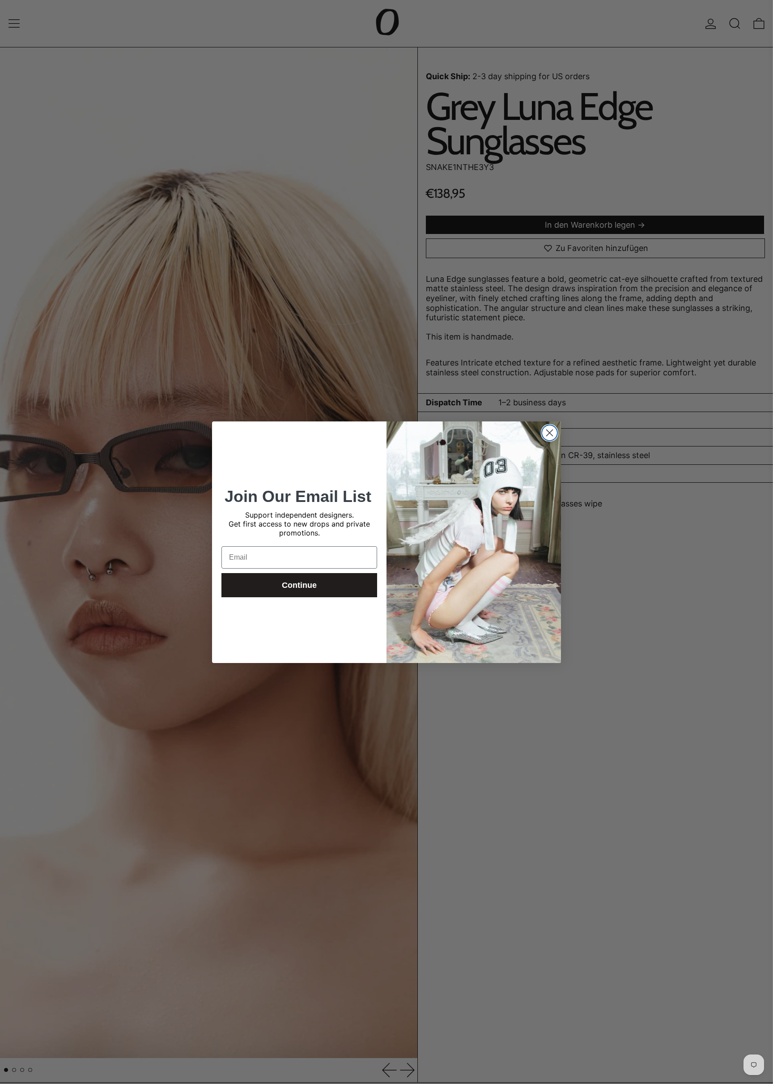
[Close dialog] (549, 433)
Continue (299, 585)
